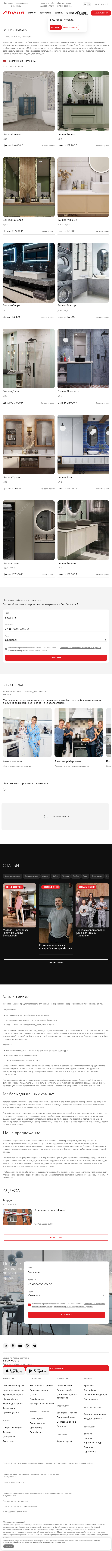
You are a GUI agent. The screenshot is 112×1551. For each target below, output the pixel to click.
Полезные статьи (39, 1390)
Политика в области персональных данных (20, 1506)
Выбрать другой (70, 27)
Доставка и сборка (66, 1422)
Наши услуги (63, 1406)
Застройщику (91, 1390)
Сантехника (9, 1436)
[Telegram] (34, 1346)
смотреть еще (56, 962)
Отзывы (34, 1394)
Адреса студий (64, 1441)
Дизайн (45, 876)
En (89, 4)
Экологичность (37, 1423)
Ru (85, 4)
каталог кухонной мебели (82, 1463)
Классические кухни (13, 1390)
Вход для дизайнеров (95, 1414)
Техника (7, 1432)
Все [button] (4, 61)
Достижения (97, 876)
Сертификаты (36, 1432)
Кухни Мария (9, 1379)
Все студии (56, 1237)
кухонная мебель (53, 1463)
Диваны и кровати (12, 1427)
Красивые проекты (12, 876)
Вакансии (88, 1447)
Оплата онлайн (64, 1390)
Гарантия (61, 1426)
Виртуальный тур (92, 1442)
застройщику (22, 3)
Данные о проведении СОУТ (14, 1482)
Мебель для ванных (13, 1403)
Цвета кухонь (37, 1418)
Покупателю (63, 1379)
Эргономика (36, 1427)
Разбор (76, 876)
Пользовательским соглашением (52, 1542)
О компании (89, 1427)
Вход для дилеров (92, 1407)
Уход (85, 876)
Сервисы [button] (59, 13)
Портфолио (35, 1379)
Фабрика (88, 1433)
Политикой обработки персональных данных (28, 651)
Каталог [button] (32, 13)
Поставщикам (91, 1399)
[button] (79, 12)
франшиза (8, 3)
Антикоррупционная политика (15, 1512)
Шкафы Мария (10, 1399)
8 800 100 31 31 (102, 4)
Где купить (62, 1434)
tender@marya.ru (9, 1477)
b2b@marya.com (9, 1496)
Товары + (7, 1421)
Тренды (65, 876)
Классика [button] (31, 61)
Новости (88, 1438)
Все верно (55, 27)
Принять (8, 1546)
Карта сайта (90, 1451)
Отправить (56, 658)
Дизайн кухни (37, 1399)
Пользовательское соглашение (15, 1501)
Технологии (9, 1408)
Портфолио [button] (45, 13)
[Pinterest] (27, 1346)
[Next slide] (105, 740)
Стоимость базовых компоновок (67, 1396)
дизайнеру (16, 6)
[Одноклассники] (13, 1346)
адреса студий (47, 6)
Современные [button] (16, 61)
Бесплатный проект (67, 1412)
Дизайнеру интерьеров (95, 1394)
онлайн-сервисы (64, 6)
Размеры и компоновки (42, 1403)
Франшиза (89, 1385)
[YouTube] (20, 1346)
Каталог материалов (39, 1412)
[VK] (6, 1346)
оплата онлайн (47, 3)
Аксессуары (9, 1441)
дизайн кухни (66, 1463)
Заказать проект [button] (101, 13)
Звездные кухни (31, 876)
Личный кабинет (65, 1385)
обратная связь (64, 3)
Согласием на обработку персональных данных (80, 648)
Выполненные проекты (42, 1385)
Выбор (55, 876)
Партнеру (88, 1379)
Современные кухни (13, 1385)
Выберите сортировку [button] (14, 66)
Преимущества (11, 1412)
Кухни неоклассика (13, 1394)
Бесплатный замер (66, 1417)
